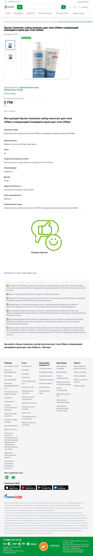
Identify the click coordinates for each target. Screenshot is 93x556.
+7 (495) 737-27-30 (12, 540)
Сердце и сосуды (78, 13)
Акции (8, 13)
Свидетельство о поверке (28, 408)
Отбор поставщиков (61, 389)
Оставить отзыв (28, 387)
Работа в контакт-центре (81, 381)
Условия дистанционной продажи (10, 408)
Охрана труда (79, 386)
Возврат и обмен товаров (11, 421)
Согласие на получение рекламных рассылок (9, 464)
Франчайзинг (61, 372)
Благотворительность (29, 382)
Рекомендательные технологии (29, 418)
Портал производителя (62, 377)
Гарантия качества (29, 403)
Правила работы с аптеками (29, 424)
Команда (25, 374)
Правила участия (46, 376)
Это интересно (10, 380)
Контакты (25, 377)
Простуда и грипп (62, 13)
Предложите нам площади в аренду (63, 383)
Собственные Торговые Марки (63, 401)
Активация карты (46, 372)
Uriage (13, 94)
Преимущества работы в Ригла (80, 367)
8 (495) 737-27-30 (48, 510)
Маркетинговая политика (10, 415)
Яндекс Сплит (26, 38)
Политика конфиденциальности (11, 386)
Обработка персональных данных (10, 455)
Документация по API (63, 395)
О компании (26, 366)
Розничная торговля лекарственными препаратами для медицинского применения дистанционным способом (11, 441)
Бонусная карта (83, 2)
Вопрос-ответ (44, 387)
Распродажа (18, 13)
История (25, 370)
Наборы (53, 22)
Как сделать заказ (11, 366)
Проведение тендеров (61, 367)
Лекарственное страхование (28, 398)
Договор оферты (11, 426)
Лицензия (8, 398)
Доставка (8, 376)
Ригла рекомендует (45, 13)
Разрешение (9, 402)
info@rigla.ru (79, 552)
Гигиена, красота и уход (19, 22)
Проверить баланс (46, 380)
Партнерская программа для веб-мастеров (62, 408)
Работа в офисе (80, 376)
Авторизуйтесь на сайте (12, 273)
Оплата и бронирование (10, 371)
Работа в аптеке (80, 372)
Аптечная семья (45, 368)
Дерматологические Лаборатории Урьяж (21, 89)
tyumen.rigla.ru (75, 503)
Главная (6, 22)
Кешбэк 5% (30, 13)
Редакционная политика (27, 392)
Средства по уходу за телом (39, 22)
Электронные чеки (44, 392)
